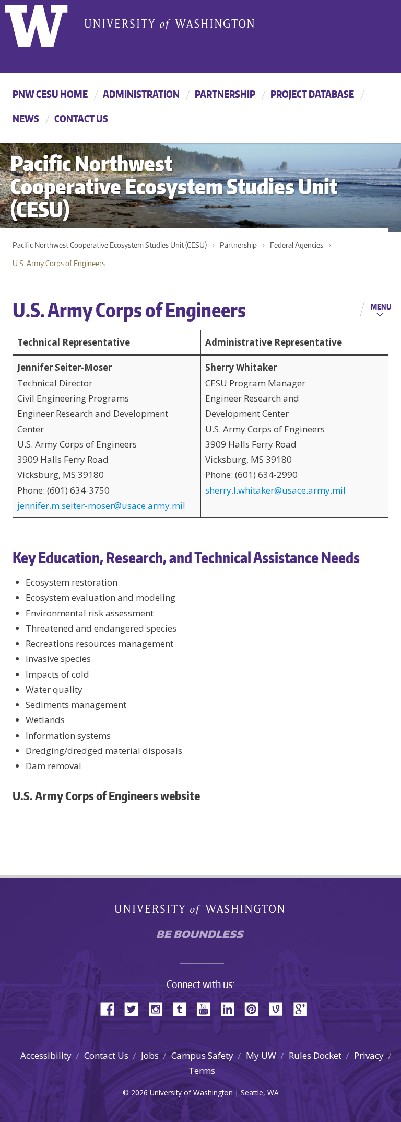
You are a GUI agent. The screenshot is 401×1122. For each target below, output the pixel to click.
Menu (381, 306)
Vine (279, 1008)
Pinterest (255, 1008)
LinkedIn (231, 1008)
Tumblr (183, 1008)
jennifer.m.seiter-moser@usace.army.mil (101, 505)
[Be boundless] (200, 937)
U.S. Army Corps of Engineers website (106, 796)
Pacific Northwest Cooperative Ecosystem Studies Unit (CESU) (110, 245)
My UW (261, 1055)
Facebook (111, 1008)
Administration (141, 93)
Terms (201, 1070)
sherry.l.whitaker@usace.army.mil (275, 490)
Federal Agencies (296, 245)
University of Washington (47, 23)
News (26, 118)
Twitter (135, 1008)
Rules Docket (315, 1055)
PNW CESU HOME (50, 93)
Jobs (150, 1055)
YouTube (207, 1008)
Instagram (159, 1008)
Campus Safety (202, 1055)
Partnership (225, 93)
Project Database (312, 93)
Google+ (303, 1008)
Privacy (369, 1055)
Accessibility (46, 1055)
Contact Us (81, 118)
